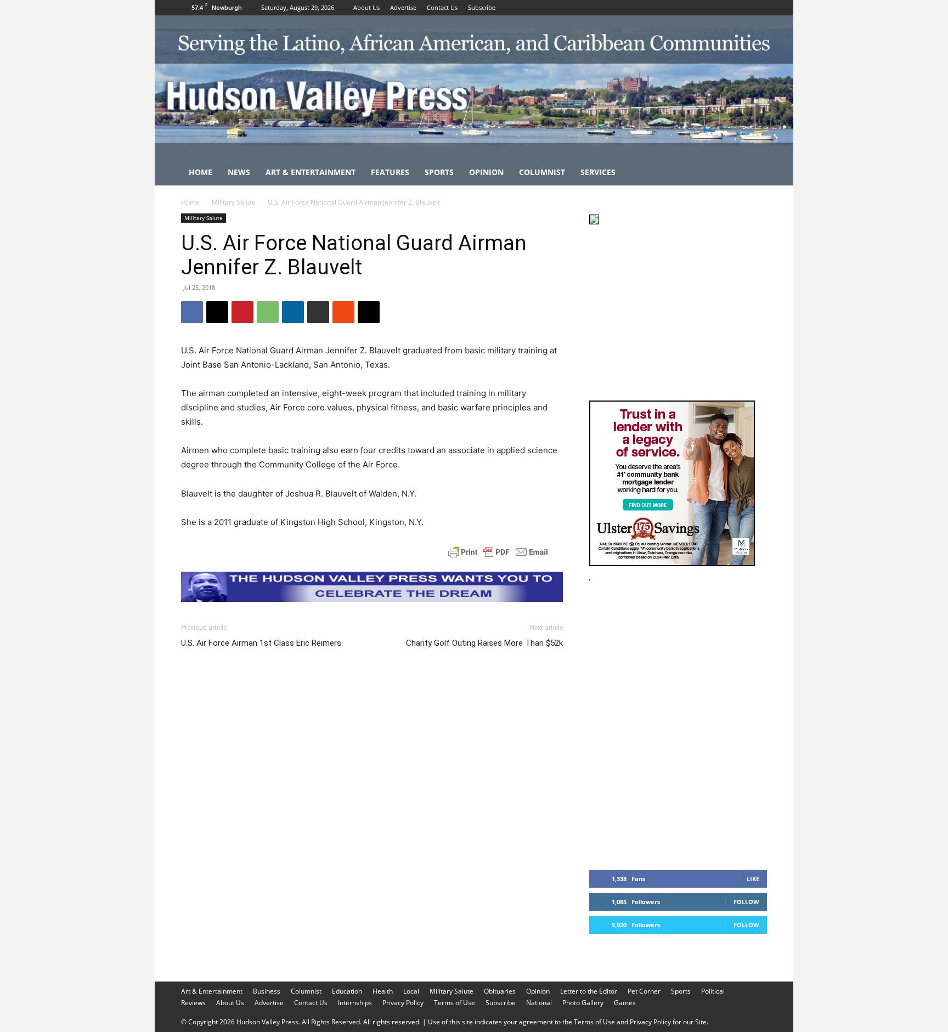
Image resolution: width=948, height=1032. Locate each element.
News (239, 172)
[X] (759, 7)
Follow (746, 902)
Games (625, 1002)
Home (200, 172)
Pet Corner (644, 991)
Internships (355, 1002)
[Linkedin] (293, 312)
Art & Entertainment (311, 172)
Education (347, 991)
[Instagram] (740, 7)
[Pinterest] (242, 312)
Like (753, 879)
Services (598, 172)
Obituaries (500, 991)
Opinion (486, 172)
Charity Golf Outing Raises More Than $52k (484, 643)
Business (266, 991)
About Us (366, 7)
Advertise (403, 7)
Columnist (542, 172)
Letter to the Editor (588, 991)
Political (713, 991)
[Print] (318, 312)
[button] (754, 173)
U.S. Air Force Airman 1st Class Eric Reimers (261, 643)
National (539, 1002)
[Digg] (369, 312)
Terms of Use (454, 1002)
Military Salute (234, 202)
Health (383, 991)
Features (390, 172)
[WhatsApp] (268, 312)
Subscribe (481, 7)
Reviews (193, 1002)
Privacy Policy (403, 1002)
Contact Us (442, 7)
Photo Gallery (582, 1002)
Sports (439, 172)
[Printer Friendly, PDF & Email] (498, 552)
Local (411, 991)
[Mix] (343, 312)
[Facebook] (722, 7)
